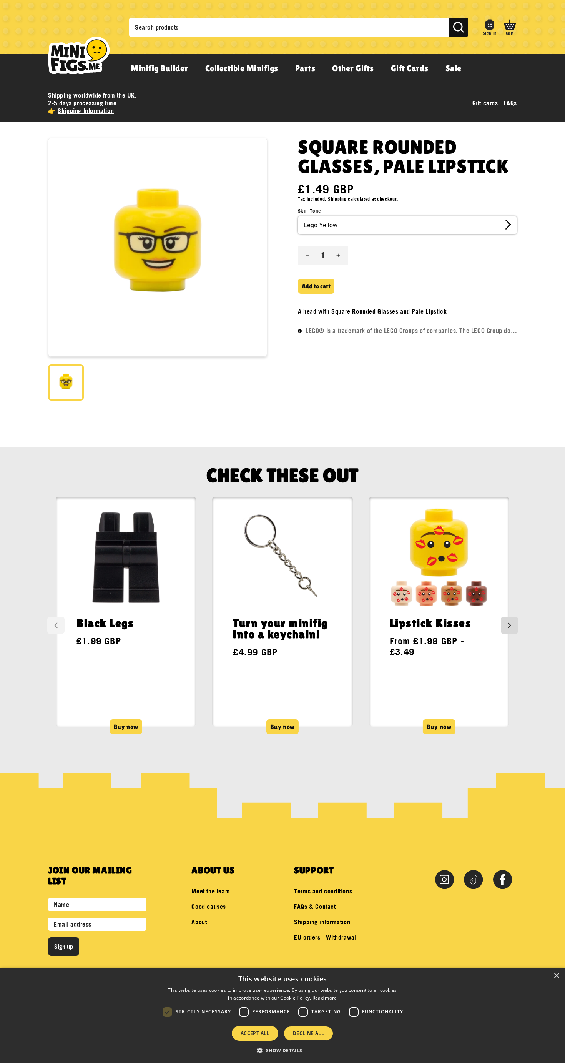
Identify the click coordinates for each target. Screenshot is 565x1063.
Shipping (337, 199)
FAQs (510, 103)
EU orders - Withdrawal (325, 937)
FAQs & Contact (315, 906)
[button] (510, 27)
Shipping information (322, 922)
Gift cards (485, 103)
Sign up (63, 946)
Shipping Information (86, 111)
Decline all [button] (308, 1033)
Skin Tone (309, 211)
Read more (324, 998)
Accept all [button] (255, 1033)
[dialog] (282, 1015)
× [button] (556, 976)
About (199, 922)
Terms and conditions (323, 891)
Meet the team (210, 891)
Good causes (208, 906)
